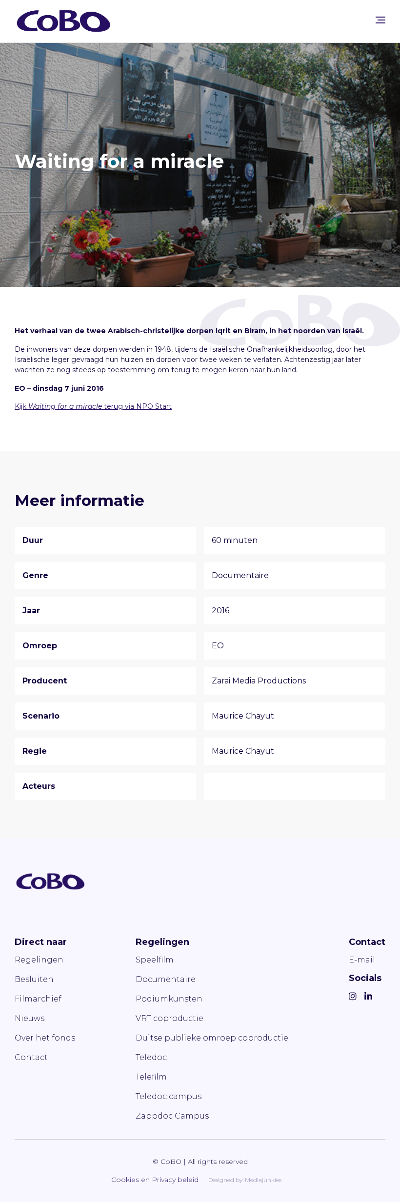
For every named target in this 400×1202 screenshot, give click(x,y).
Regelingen (39, 959)
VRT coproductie (169, 1018)
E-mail (362, 959)
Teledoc (151, 1057)
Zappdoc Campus (172, 1116)
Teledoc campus (168, 1096)
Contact (31, 1057)
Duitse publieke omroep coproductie (212, 1037)
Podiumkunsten (169, 998)
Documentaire (166, 979)
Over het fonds (45, 1037)
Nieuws (29, 1018)
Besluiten (34, 979)
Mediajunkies (263, 1179)
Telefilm (151, 1077)
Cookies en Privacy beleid (155, 1179)
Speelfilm (155, 959)
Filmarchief (38, 998)
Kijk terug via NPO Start (93, 406)
